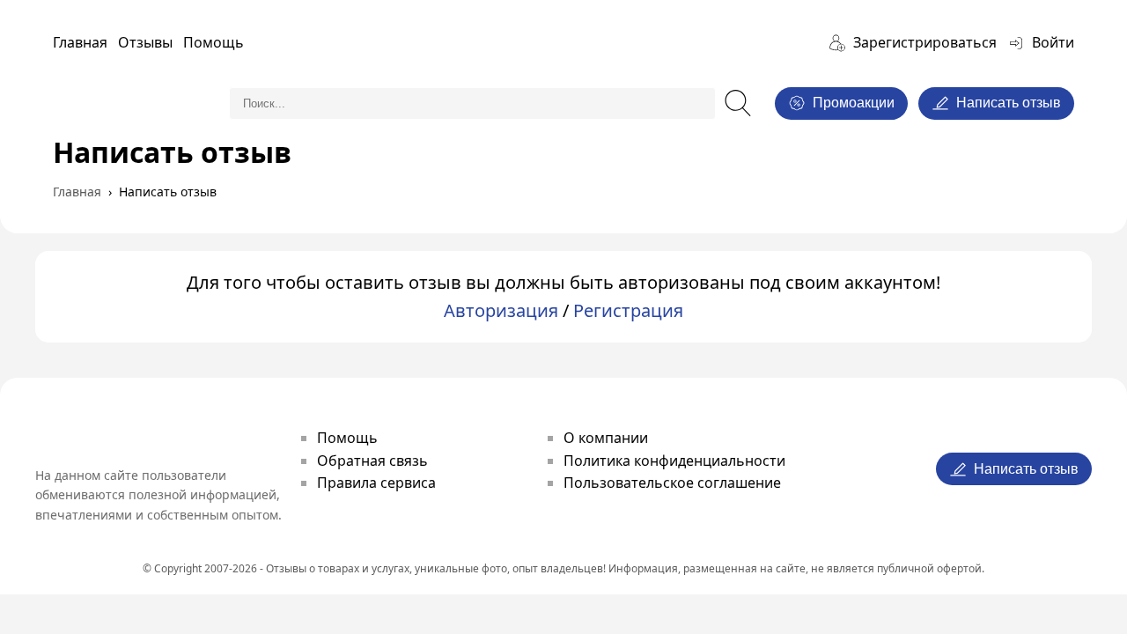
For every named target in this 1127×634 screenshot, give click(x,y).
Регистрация (628, 310)
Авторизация (501, 310)
